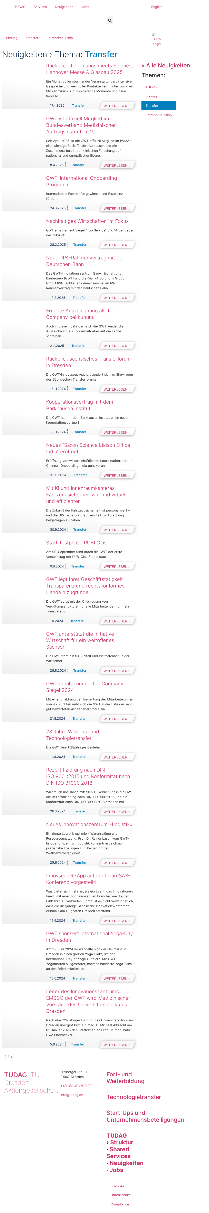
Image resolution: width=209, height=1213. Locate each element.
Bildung (12, 38)
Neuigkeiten (64, 7)
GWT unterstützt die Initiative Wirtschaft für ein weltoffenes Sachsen (80, 640)
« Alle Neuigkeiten (165, 65)
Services (40, 7)
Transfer (32, 38)
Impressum (119, 1185)
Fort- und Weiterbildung (126, 1078)
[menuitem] (156, 7)
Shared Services (119, 1153)
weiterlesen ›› (117, 106)
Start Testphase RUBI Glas (76, 543)
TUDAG (20, 7)
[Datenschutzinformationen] (110, 26)
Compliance (120, 1204)
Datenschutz (120, 1195)
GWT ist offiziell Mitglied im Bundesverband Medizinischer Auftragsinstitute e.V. (81, 125)
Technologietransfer (134, 1096)
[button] (110, 20)
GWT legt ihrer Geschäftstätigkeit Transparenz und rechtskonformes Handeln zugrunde (85, 585)
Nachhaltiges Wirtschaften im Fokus (87, 221)
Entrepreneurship (60, 38)
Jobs (85, 7)
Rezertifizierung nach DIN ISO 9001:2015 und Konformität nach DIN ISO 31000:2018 (88, 776)
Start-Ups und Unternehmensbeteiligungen (145, 1116)
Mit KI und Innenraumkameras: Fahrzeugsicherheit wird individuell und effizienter (86, 494)
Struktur (121, 1142)
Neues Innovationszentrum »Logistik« (89, 824)
